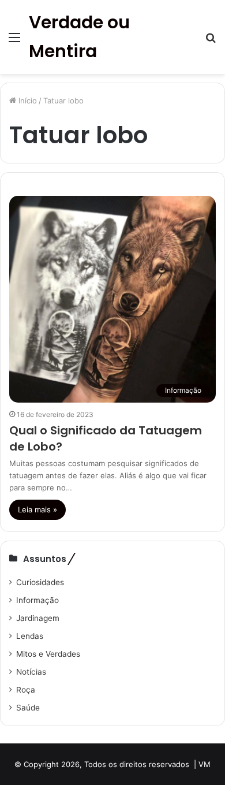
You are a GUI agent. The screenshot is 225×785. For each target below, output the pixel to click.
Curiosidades (40, 582)
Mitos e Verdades (48, 653)
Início (26, 100)
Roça (25, 689)
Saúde (28, 707)
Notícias (31, 671)
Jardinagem (37, 618)
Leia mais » (37, 509)
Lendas (29, 636)
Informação (37, 600)
